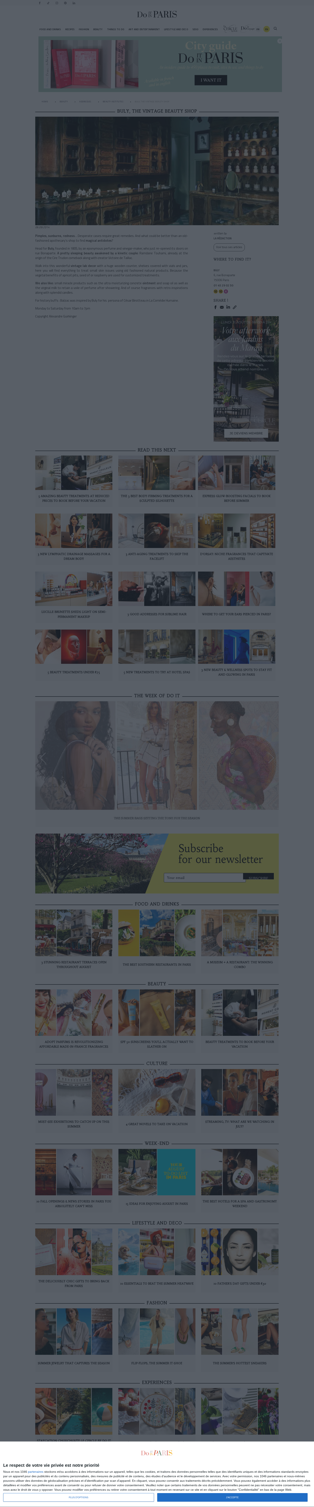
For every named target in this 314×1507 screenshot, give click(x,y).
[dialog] (157, 1474)
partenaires (35, 1471)
